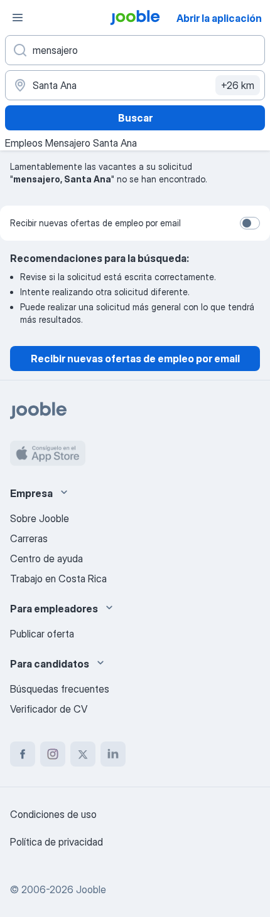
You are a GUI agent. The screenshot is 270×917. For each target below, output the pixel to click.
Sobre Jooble (39, 518)
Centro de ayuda (46, 558)
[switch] (250, 223)
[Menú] (17, 17)
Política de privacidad (56, 842)
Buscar (135, 118)
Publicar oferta (42, 633)
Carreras (29, 538)
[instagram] (52, 754)
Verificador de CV (48, 709)
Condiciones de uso (53, 814)
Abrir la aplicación (219, 18)
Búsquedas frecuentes (59, 689)
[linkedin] (113, 754)
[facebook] (22, 754)
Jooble (91, 889)
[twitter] (82, 754)
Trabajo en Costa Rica (58, 578)
